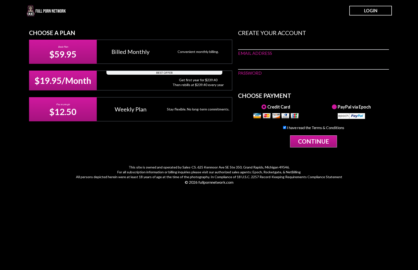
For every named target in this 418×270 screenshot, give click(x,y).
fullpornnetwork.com (215, 182)
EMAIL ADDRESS (255, 53)
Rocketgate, (272, 172)
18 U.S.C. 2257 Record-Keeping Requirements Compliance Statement (289, 177)
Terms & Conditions (328, 127)
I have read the (315, 127)
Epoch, (258, 172)
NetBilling (293, 172)
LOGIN (370, 10)
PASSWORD (250, 73)
